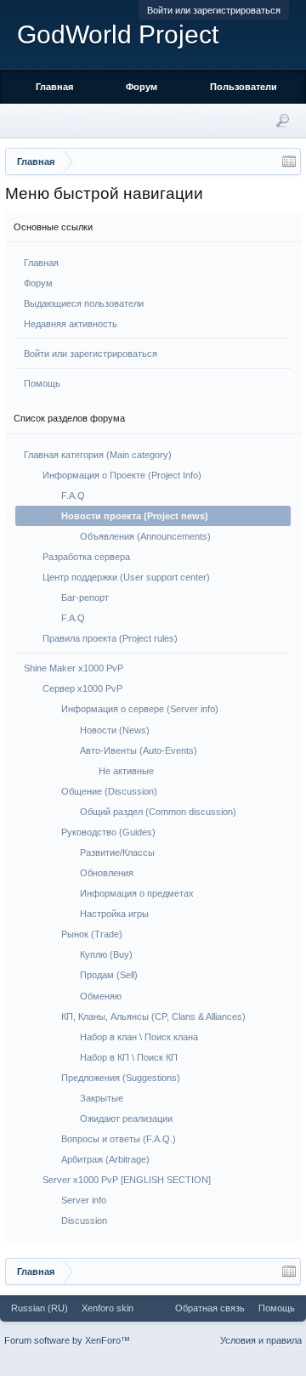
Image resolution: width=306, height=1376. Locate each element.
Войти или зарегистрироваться (213, 10)
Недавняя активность (70, 324)
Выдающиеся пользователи (84, 303)
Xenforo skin (107, 1308)
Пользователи (243, 87)
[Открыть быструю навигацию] (289, 161)
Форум (38, 283)
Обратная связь (210, 1308)
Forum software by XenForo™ (67, 1340)
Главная (41, 263)
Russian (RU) (39, 1308)
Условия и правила (261, 1340)
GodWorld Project (117, 34)
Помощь (42, 383)
